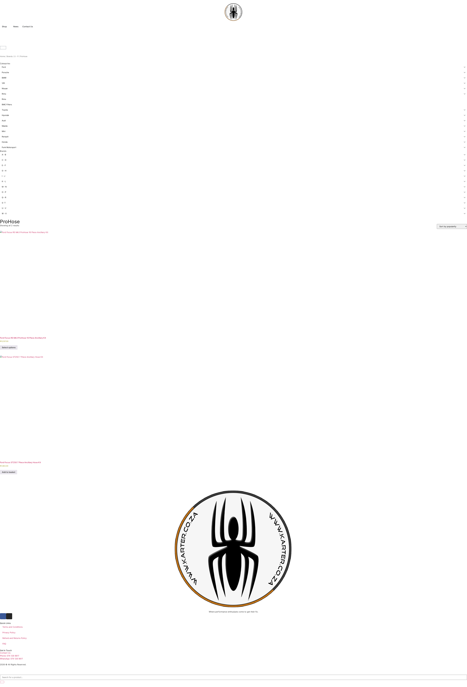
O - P (16, 56)
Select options (9, 347)
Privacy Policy (8, 632)
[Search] (2, 682)
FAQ (4, 643)
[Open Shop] (8, 26)
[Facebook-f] (3, 616)
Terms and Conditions (12, 627)
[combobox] (233, 677)
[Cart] (3, 47)
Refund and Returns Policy (14, 638)
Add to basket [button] (8, 472)
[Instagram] (9, 616)
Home (2, 56)
